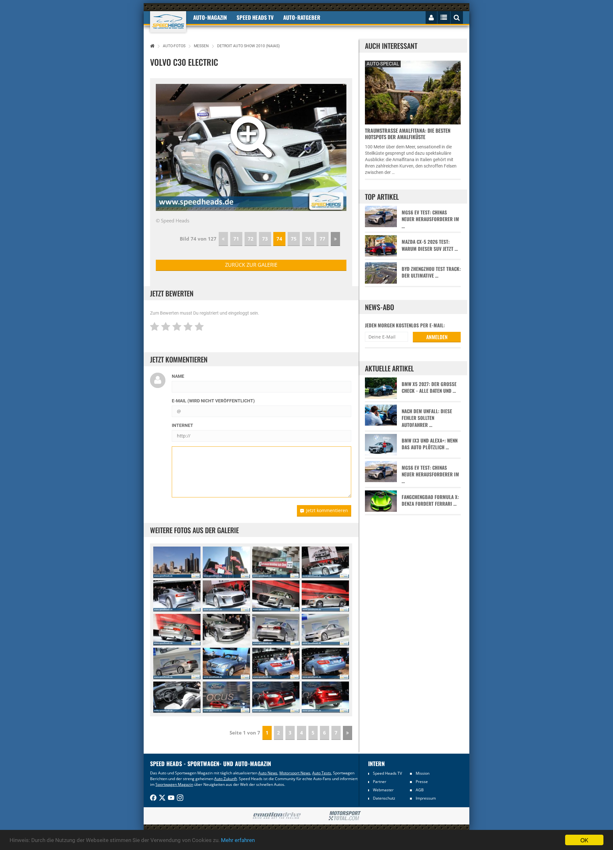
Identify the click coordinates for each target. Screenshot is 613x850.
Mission (422, 773)
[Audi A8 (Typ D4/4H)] (275, 596)
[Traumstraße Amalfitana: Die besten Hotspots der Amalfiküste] (413, 91)
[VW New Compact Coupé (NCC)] (226, 629)
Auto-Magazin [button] (210, 17)
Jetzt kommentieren (327, 510)
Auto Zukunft (225, 778)
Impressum (426, 798)
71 (236, 238)
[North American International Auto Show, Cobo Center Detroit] (177, 562)
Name (178, 376)
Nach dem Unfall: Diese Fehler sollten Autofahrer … (427, 418)
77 (322, 238)
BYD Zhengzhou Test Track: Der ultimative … (431, 272)
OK (584, 840)
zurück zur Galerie (251, 264)
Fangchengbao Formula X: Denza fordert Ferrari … (430, 500)
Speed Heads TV (387, 773)
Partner (379, 781)
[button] (170, 147)
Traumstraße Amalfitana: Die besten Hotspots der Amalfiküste (407, 134)
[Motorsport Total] (344, 815)
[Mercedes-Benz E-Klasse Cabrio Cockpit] (177, 697)
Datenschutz (384, 798)
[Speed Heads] (168, 22)
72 (251, 238)
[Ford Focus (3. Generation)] (226, 697)
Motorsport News (294, 773)
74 (279, 238)
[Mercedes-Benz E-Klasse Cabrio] (226, 663)
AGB (420, 790)
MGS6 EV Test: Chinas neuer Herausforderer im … (430, 219)
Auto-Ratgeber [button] (301, 17)
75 (294, 238)
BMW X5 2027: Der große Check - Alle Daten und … (429, 387)
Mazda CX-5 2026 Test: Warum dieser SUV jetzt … (430, 245)
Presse (422, 781)
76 (308, 238)
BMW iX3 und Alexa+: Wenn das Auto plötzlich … (430, 444)
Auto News (267, 773)
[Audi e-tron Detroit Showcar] (325, 562)
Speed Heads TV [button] (255, 17)
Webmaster (383, 790)
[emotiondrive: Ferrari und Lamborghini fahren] (276, 816)
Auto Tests (321, 773)
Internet (182, 425)
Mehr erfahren (238, 840)
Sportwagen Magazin (174, 784)
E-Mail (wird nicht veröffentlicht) (213, 400)
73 (265, 238)
